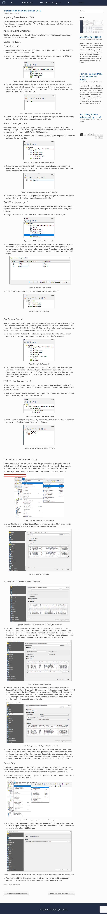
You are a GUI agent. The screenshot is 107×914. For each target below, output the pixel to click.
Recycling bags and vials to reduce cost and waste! (91, 76)
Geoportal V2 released (90, 36)
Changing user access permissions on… (61, 893)
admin (100, 39)
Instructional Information (15, 884)
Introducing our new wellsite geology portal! (90, 116)
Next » (100, 138)
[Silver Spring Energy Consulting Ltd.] (4, 3)
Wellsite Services (27, 3)
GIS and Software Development (50, 3)
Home (13, 3)
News (69, 3)
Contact (80, 3)
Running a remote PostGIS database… (16, 893)
